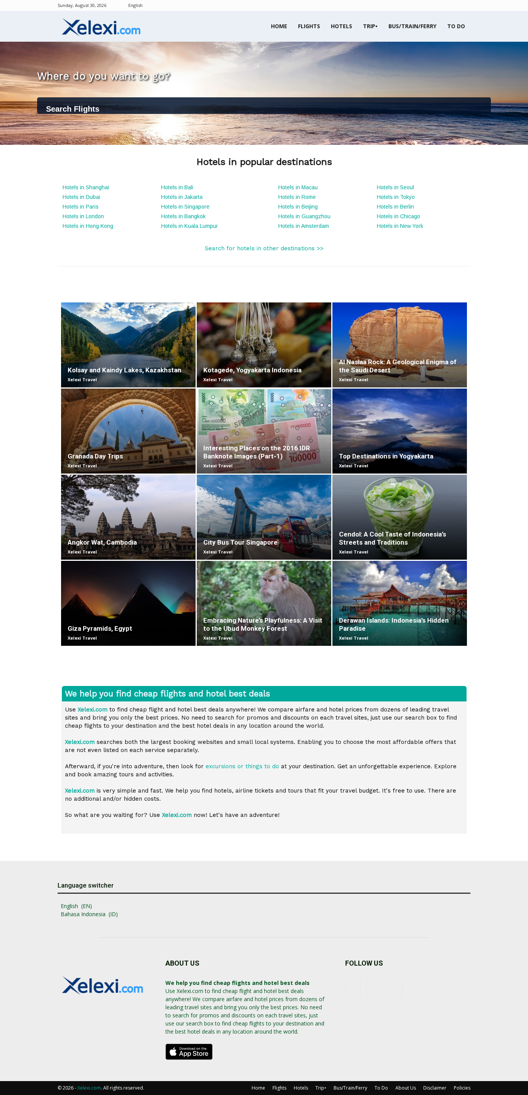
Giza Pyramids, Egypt (100, 628)
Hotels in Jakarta (182, 197)
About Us (405, 1088)
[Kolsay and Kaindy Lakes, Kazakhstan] (128, 344)
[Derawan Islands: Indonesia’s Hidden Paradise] (399, 603)
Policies (462, 1088)
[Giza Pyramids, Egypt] (128, 603)
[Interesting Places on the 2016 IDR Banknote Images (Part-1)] (264, 431)
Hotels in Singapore (185, 207)
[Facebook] (439, 5)
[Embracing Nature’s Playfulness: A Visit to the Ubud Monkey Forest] (264, 603)
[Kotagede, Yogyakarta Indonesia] (264, 344)
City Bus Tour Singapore (240, 542)
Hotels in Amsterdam (303, 226)
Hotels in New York (400, 226)
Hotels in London (83, 216)
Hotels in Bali (177, 187)
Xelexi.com (89, 1088)
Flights (309, 26)
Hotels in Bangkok (183, 216)
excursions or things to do (242, 766)
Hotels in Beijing (298, 207)
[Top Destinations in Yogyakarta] (399, 431)
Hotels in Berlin (395, 207)
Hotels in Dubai (81, 197)
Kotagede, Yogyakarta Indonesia (252, 370)
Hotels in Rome (297, 197)
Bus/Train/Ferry (412, 26)
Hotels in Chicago (398, 216)
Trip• (370, 26)
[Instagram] (452, 5)
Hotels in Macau (298, 187)
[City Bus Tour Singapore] (264, 517)
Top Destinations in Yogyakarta (386, 456)
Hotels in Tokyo (396, 197)
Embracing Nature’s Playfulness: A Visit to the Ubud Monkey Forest (262, 624)
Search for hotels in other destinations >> (264, 248)
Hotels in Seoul (395, 187)
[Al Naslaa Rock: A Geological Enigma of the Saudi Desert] (399, 344)
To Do (456, 26)
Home (279, 26)
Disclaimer (434, 1088)
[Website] (464, 5)
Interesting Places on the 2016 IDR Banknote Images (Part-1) (256, 452)
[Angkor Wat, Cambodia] (128, 517)
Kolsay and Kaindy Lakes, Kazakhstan (124, 370)
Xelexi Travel (82, 379)
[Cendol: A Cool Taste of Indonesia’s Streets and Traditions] (399, 517)
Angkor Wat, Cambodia (102, 542)
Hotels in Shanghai (86, 187)
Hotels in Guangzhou (304, 216)
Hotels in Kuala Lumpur (189, 226)
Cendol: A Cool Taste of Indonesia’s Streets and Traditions (392, 538)
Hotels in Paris (81, 207)
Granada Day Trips (95, 456)
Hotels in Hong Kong (88, 226)
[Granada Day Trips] (128, 431)
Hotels (341, 26)
